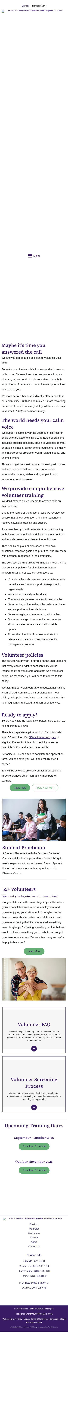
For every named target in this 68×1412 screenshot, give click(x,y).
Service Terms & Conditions (36, 1319)
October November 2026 (34, 1161)
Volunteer (34, 1228)
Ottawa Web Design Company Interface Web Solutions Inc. (42, 1327)
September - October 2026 (34, 1137)
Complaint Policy (56, 1319)
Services (34, 1224)
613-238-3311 (42, 1271)
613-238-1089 (38, 1276)
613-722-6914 (41, 1266)
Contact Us (34, 1246)
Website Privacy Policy (12, 1319)
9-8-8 (42, 1261)
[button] (3, 1197)
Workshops (34, 1233)
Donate (34, 1237)
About (34, 1242)
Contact (25, 6)
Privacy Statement (34, 1322)
